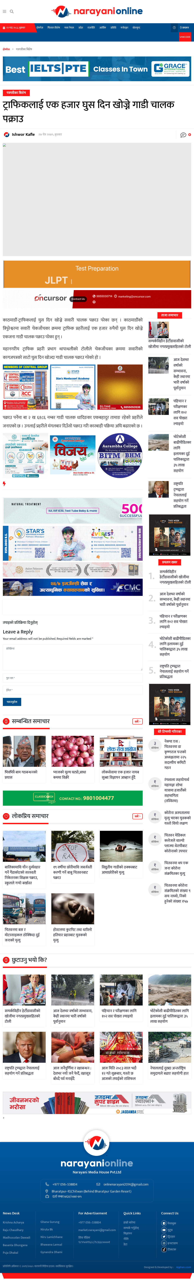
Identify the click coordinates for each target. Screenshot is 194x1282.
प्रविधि (113, 27)
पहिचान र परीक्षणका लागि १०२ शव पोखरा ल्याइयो (180, 412)
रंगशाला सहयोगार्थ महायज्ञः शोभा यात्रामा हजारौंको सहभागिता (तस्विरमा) (176, 790)
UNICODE (185, 37)
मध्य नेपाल (69, 27)
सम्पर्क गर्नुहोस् (131, 1228)
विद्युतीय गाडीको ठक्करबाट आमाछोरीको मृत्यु (119, 870)
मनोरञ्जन (124, 27)
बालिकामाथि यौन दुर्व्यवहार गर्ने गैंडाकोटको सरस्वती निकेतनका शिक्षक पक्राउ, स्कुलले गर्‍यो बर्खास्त (22, 875)
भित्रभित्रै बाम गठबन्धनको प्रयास (21, 775)
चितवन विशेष (54, 27)
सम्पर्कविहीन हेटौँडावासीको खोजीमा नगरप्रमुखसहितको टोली (169, 344)
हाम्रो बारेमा (129, 1222)
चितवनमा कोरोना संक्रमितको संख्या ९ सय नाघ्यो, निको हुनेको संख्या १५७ (177, 893)
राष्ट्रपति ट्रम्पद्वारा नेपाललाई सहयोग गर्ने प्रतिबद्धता (181, 495)
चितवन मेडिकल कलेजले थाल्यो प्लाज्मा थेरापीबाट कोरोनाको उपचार (175, 843)
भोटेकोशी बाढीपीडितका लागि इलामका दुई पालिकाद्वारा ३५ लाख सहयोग (182, 454)
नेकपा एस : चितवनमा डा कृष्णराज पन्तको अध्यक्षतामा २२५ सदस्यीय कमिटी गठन (175, 754)
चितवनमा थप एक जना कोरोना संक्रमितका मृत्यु (176, 868)
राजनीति (91, 27)
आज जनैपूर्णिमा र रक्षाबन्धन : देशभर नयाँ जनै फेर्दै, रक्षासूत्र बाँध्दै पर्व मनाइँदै (72, 1073)
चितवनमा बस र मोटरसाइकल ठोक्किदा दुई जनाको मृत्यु (22, 935)
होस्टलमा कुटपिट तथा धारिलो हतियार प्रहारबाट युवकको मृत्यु (72, 935)
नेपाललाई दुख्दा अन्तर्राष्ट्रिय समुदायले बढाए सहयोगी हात (169, 1071)
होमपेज (40, 27)
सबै (137, 721)
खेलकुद (136, 27)
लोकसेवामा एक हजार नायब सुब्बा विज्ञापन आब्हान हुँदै (120, 775)
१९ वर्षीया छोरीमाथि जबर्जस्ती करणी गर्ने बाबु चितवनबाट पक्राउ (72, 872)
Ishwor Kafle (23, 134)
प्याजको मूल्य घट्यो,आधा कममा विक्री (69, 775)
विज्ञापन (128, 1233)
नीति (126, 1239)
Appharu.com (183, 1267)
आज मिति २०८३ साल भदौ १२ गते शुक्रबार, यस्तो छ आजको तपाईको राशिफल (119, 1073)
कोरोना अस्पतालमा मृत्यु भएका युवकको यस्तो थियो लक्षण (177, 818)
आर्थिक (102, 27)
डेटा (125, 1244)
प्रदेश (81, 27)
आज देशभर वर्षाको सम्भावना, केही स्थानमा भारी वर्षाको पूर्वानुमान (182, 374)
